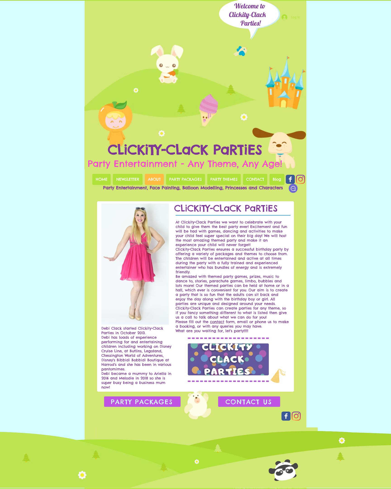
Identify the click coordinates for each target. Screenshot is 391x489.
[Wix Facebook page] (290, 179)
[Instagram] (300, 179)
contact (217, 321)
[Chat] (293, 188)
